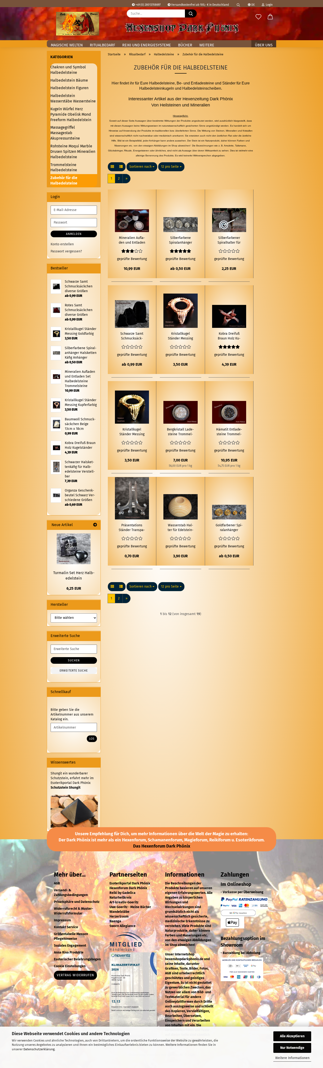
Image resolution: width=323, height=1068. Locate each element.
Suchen (74, 660)
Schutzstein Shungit (65, 788)
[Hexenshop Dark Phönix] (77, 23)
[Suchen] (238, 3)
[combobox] (142, 166)
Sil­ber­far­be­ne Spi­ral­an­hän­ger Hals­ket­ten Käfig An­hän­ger (180, 240)
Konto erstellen (62, 244)
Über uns (264, 45)
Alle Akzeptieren (292, 1036)
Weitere (206, 45)
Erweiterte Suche (74, 670)
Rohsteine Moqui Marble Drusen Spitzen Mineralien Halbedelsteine (72, 151)
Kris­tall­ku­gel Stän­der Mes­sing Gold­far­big (131, 432)
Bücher (185, 45)
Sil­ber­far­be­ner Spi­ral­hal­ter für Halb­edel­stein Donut (229, 240)
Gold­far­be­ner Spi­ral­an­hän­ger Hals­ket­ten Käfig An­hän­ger (229, 527)
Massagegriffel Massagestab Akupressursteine (65, 133)
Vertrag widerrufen (75, 975)
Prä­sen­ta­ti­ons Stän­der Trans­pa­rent (132, 527)
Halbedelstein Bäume (69, 80)
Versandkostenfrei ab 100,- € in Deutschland (199, 4)
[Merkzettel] (258, 17)
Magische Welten (67, 45)
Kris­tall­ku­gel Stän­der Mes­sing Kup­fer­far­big (180, 336)
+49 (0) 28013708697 (148, 4)
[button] (270, 17)
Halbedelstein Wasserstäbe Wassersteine (73, 98)
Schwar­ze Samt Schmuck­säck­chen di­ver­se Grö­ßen (131, 336)
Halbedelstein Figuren (69, 88)
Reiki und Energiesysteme (146, 45)
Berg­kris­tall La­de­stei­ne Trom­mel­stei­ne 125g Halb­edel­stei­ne (180, 432)
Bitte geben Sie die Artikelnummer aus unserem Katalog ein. (72, 714)
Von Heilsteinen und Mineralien (180, 105)
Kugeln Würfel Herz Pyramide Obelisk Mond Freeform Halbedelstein (70, 114)
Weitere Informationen (292, 1058)
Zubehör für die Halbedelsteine (63, 180)
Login (268, 4)
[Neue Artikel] (95, 525)
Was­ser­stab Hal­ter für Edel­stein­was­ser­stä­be (180, 527)
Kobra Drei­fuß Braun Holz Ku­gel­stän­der (229, 336)
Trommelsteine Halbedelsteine (63, 167)
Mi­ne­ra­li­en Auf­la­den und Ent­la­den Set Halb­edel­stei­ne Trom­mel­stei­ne (131, 240)
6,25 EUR (73, 588)
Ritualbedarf (102, 45)
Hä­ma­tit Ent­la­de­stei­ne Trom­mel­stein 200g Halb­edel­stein (229, 432)
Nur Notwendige (292, 1048)
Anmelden (74, 234)
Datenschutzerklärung (39, 1049)
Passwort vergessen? (66, 251)
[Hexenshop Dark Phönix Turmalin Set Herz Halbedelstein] (74, 548)
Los (92, 738)
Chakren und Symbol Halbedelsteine (68, 70)
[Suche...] (191, 13)
